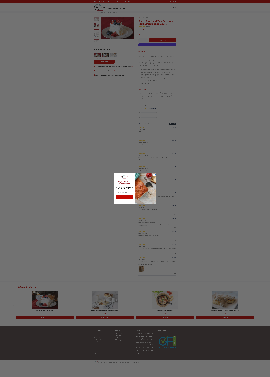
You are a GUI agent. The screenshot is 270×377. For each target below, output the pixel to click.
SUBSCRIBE (124, 197)
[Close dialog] (154, 175)
